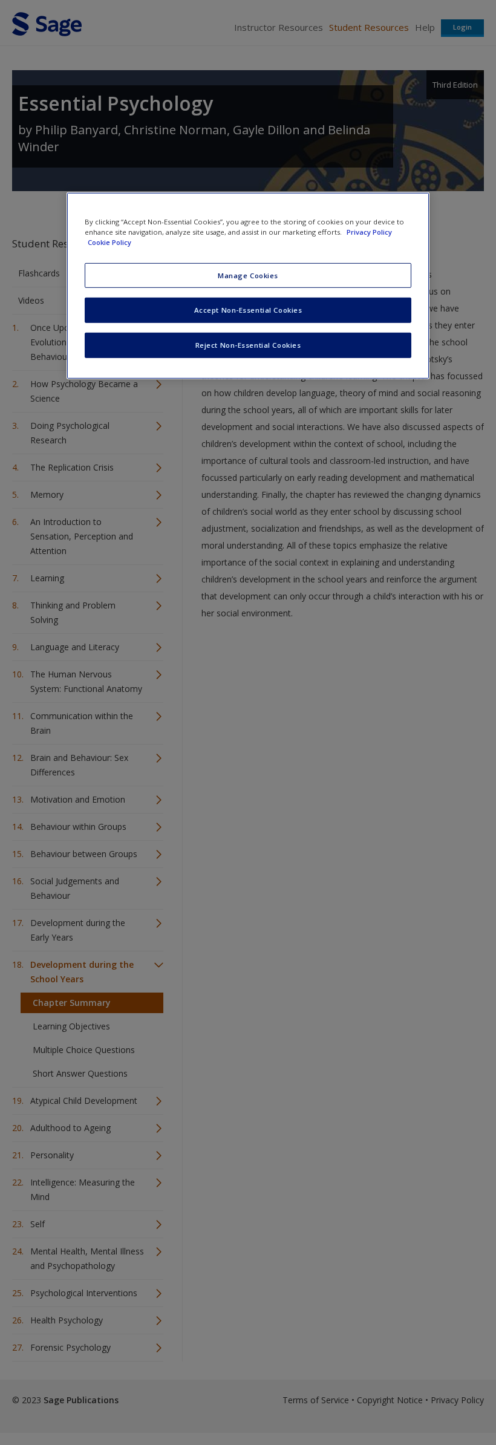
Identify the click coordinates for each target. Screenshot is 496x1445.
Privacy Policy (369, 231)
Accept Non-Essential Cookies (248, 310)
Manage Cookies (248, 274)
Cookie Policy (109, 242)
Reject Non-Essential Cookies (248, 345)
